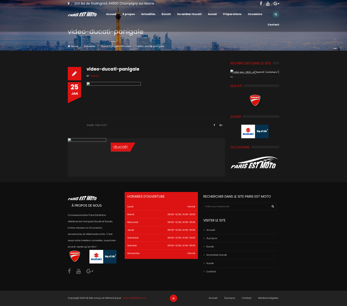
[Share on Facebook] (214, 125)
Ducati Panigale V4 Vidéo (116, 46)
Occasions (255, 14)
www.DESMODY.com (134, 298)
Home (74, 46)
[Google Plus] (221, 125)
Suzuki (212, 14)
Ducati (166, 14)
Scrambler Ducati (189, 14)
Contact (273, 24)
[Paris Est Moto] (82, 14)
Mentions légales (268, 298)
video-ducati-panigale (113, 69)
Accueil (111, 14)
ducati (120, 147)
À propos (129, 14)
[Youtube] (270, 4)
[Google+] (276, 4)
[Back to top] (174, 298)
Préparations (232, 14)
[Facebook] (263, 4)
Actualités (148, 14)
